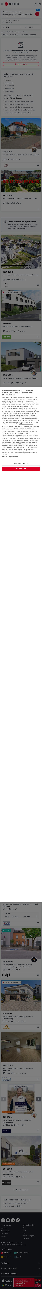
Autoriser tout (21, 469)
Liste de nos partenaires (10, 456)
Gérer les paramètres (21, 463)
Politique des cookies (26, 424)
